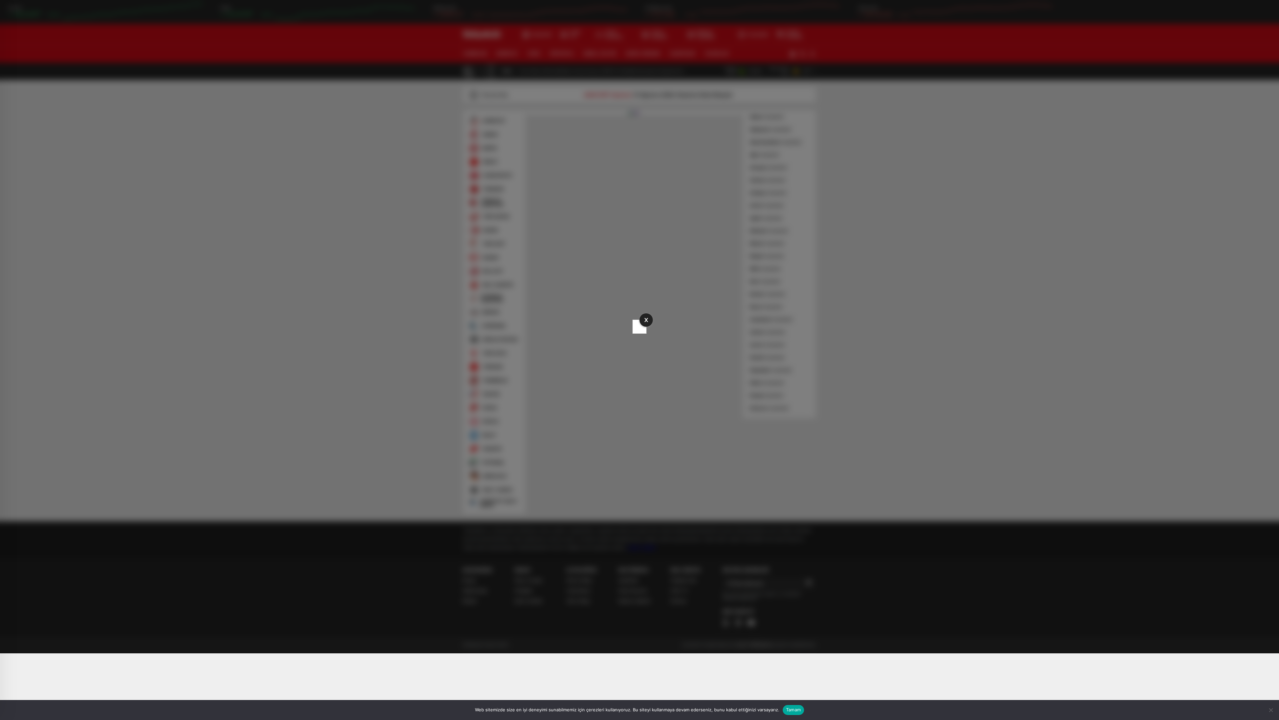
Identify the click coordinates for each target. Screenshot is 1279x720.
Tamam (793, 709)
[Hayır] (1270, 710)
